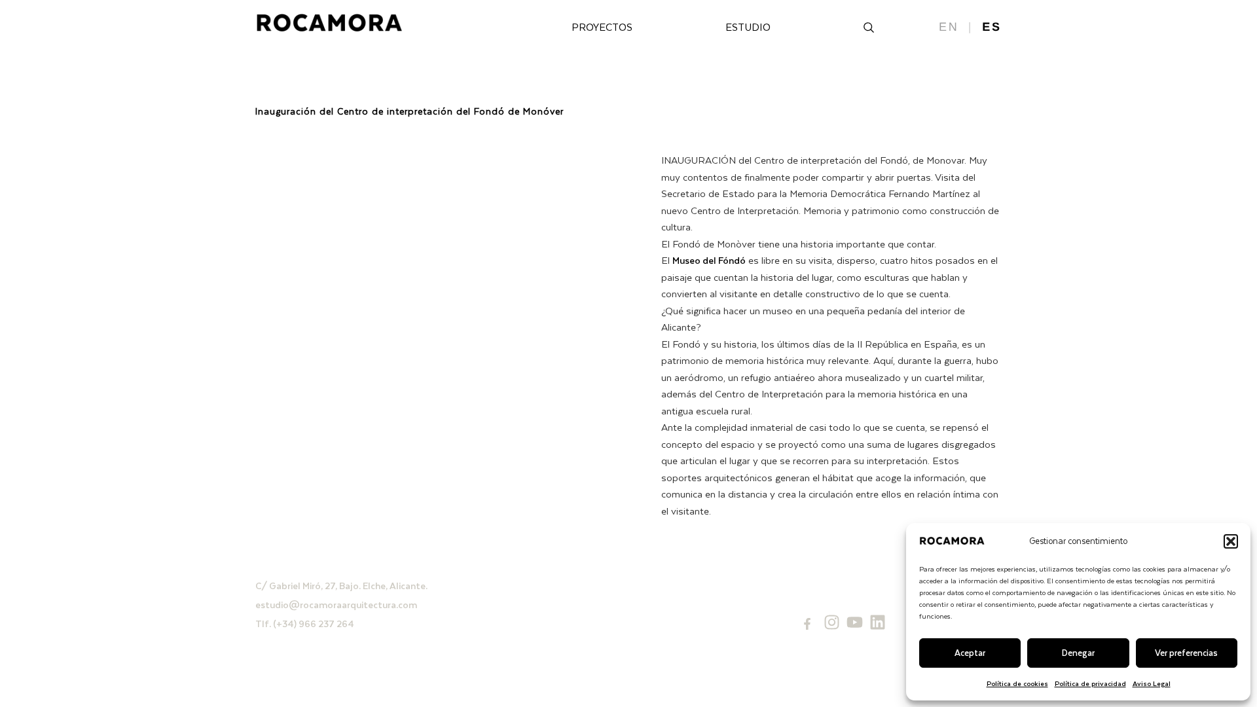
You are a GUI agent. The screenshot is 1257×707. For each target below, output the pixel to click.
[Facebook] (807, 624)
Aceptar (970, 652)
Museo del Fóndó (709, 260)
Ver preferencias (1186, 652)
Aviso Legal (1152, 683)
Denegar (1078, 652)
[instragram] (832, 622)
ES (992, 27)
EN (949, 27)
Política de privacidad (1090, 683)
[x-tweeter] (855, 622)
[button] (1230, 541)
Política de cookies (1017, 683)
